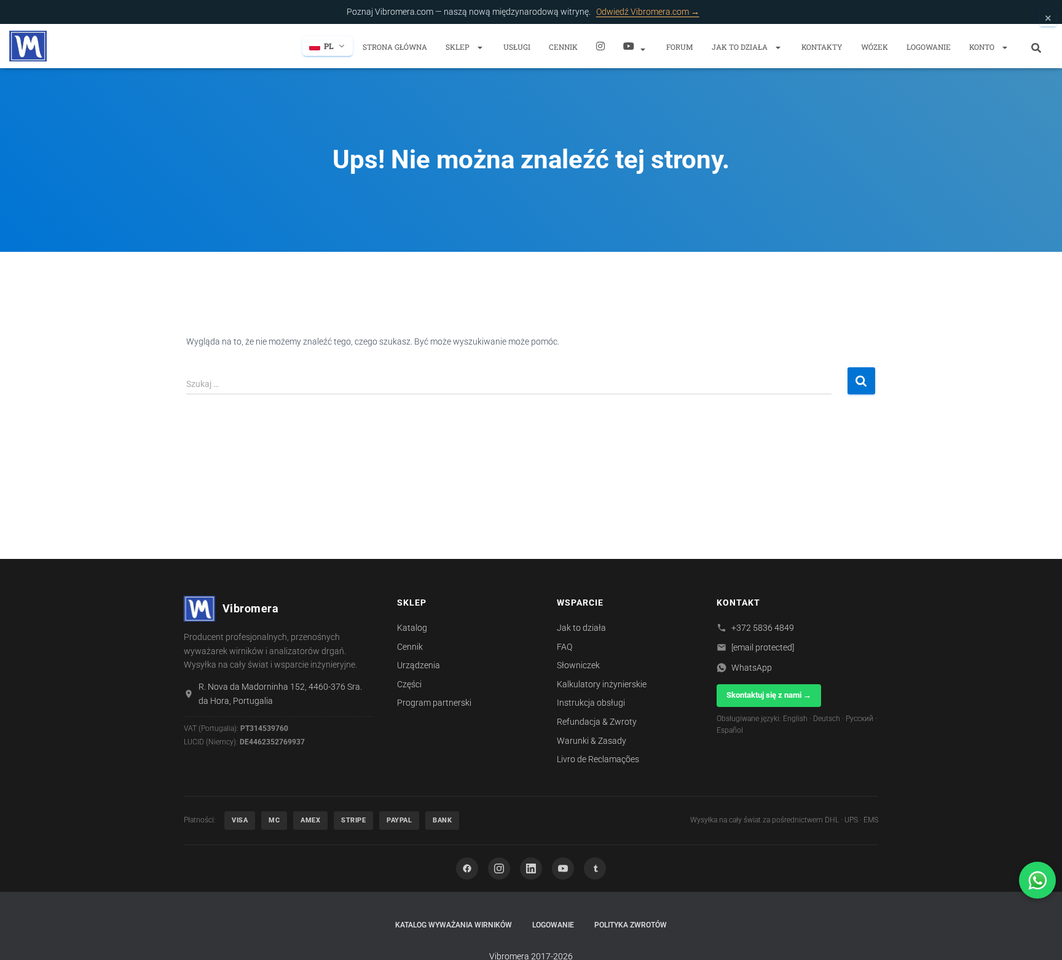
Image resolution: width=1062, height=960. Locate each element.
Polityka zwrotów (630, 925)
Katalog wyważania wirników (453, 925)
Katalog (412, 628)
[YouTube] (563, 868)
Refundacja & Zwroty (597, 722)
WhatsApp (751, 668)
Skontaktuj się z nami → (768, 695)
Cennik (563, 47)
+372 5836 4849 (762, 628)
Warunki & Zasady (591, 741)
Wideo (635, 46)
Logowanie (929, 47)
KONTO (982, 47)
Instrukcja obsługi (591, 703)
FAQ (564, 647)
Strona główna (395, 47)
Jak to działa (740, 47)
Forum (679, 47)
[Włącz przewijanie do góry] (1037, 935)
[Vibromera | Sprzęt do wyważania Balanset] (28, 46)
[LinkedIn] (531, 868)
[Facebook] (467, 868)
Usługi (516, 47)
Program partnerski (434, 703)
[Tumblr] (595, 868)
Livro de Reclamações (598, 759)
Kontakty (822, 47)
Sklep (458, 47)
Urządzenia (418, 665)
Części (409, 684)
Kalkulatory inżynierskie (602, 684)
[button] (479, 47)
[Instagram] (600, 46)
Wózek (874, 47)
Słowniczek (578, 665)
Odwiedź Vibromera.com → (647, 12)
